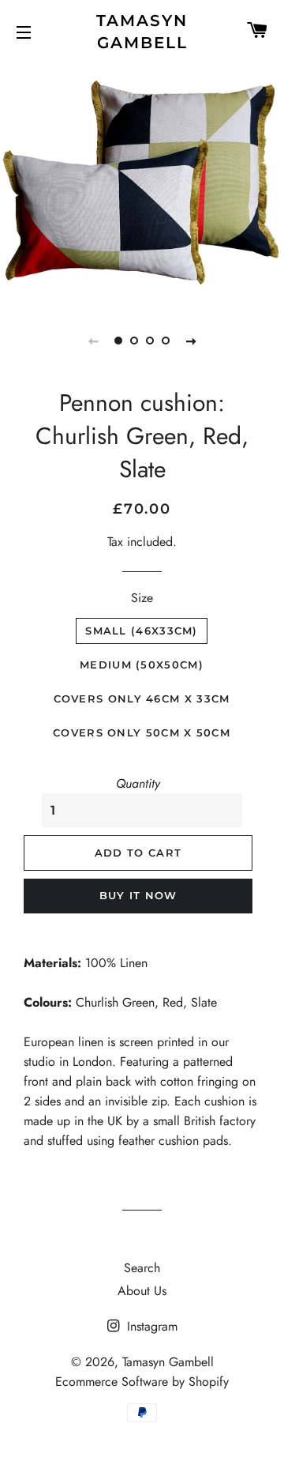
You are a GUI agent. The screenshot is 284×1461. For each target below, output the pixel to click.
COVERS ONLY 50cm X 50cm (141, 732)
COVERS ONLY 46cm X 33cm (142, 698)
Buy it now (138, 895)
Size (142, 598)
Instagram (150, 1326)
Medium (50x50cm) (142, 664)
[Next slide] (191, 340)
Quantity (138, 783)
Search (142, 1268)
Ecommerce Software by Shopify (142, 1382)
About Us (142, 1291)
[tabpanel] (142, 181)
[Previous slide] (93, 340)
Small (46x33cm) (141, 630)
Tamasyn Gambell (142, 31)
